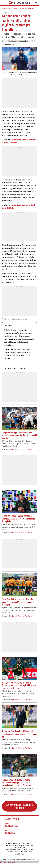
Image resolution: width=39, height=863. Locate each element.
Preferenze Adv (9, 833)
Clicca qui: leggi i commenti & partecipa (19, 806)
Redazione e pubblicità (12, 819)
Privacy (7, 823)
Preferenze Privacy (11, 826)
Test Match (30, 9)
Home (4, 9)
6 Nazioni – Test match (18, 9)
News (8, 9)
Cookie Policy (9, 830)
